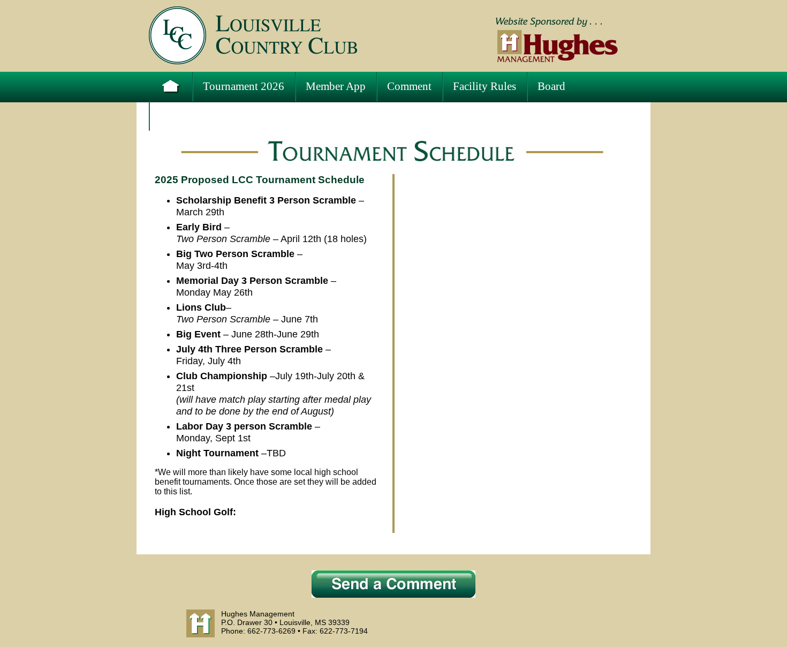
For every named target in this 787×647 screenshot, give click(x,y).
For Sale (179, 115)
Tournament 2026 (243, 86)
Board (551, 86)
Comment (409, 86)
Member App (336, 86)
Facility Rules (484, 86)
